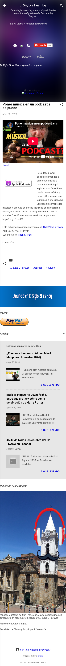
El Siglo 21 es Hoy (33, 5)
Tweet (6, 165)
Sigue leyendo (50, 384)
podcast (37, 267)
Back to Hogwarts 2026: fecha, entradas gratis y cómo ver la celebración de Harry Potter (26, 398)
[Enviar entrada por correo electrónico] (11, 261)
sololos (40, 656)
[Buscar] (61, 6)
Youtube (50, 267)
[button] (61, 105)
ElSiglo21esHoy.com (52, 227)
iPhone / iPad (25, 234)
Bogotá (26, 56)
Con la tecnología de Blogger (35, 649)
